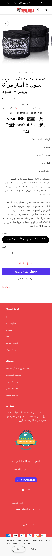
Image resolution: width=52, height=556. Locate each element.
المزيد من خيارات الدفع (26, 279)
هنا (20, 420)
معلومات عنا (11, 323)
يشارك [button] (8, 287)
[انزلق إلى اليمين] (32, 72)
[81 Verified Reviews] (26, 452)
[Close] (49, 540)
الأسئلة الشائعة (12, 343)
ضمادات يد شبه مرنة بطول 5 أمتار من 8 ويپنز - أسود (26, 240)
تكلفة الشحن (20, 108)
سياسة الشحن (12, 388)
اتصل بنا (9, 330)
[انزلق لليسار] (19, 72)
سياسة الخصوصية (13, 375)
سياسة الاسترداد (13, 382)
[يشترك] (38, 469)
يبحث (8, 317)
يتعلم (8, 336)
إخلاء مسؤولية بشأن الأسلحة (18, 368)
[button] (6, 10)
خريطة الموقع (11, 350)
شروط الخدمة (12, 395)
